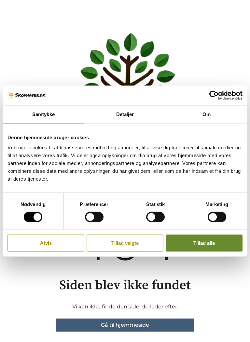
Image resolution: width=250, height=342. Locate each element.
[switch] (94, 217)
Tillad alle (204, 243)
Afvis (46, 243)
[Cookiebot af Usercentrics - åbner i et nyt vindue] (214, 95)
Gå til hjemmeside (125, 325)
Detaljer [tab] (125, 114)
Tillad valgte (125, 243)
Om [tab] (206, 114)
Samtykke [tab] (43, 114)
